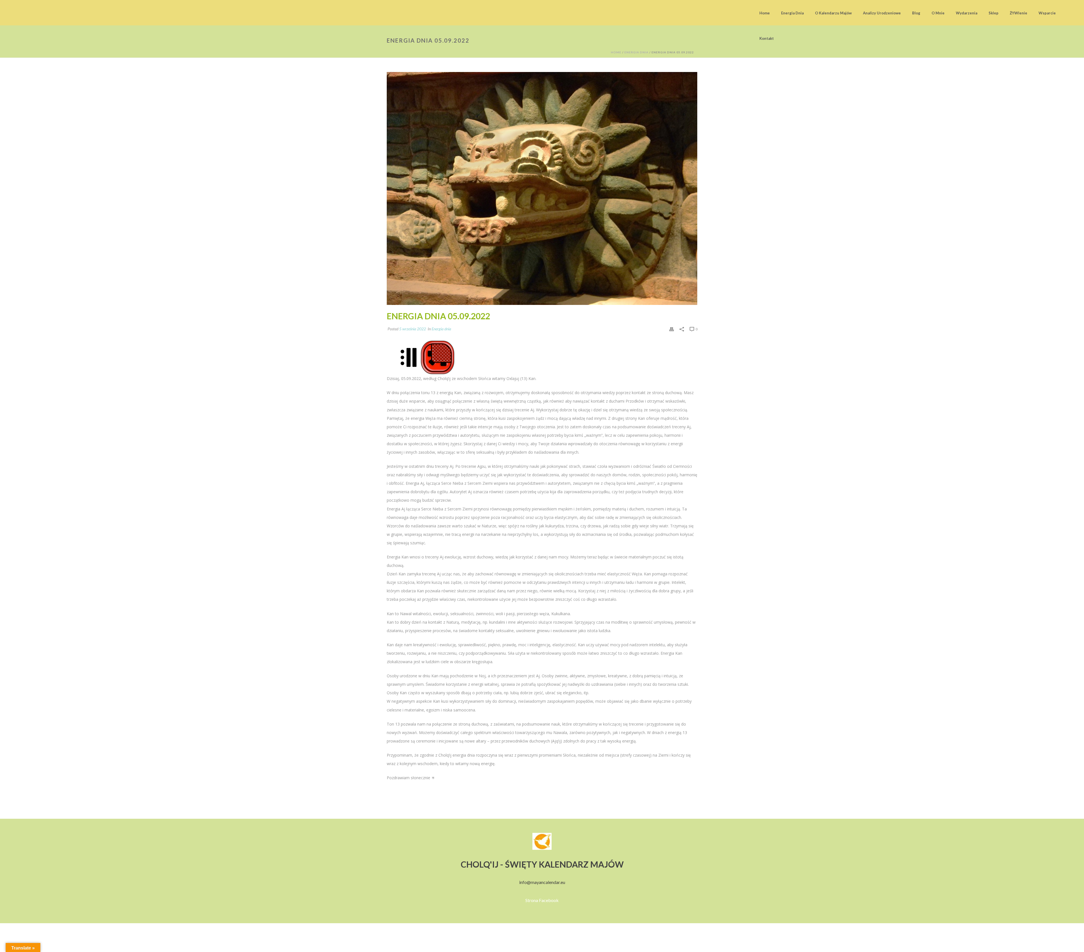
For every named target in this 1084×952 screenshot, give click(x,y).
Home (764, 13)
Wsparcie (1047, 13)
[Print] (671, 329)
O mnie (938, 13)
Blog (916, 13)
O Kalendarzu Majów (833, 13)
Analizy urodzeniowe (882, 13)
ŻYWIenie (1018, 13)
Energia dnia (792, 13)
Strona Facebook (542, 900)
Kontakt (766, 38)
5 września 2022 (412, 328)
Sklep (993, 13)
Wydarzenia (966, 13)
